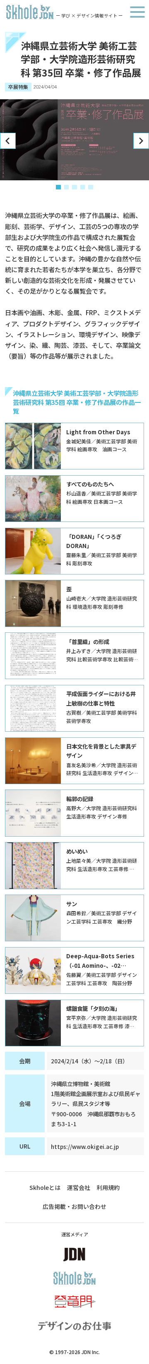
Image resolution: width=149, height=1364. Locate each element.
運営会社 (78, 1187)
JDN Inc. (91, 1351)
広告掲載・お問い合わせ (74, 1206)
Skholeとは (44, 1187)
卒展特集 (18, 86)
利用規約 (108, 1187)
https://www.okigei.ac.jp (85, 1146)
